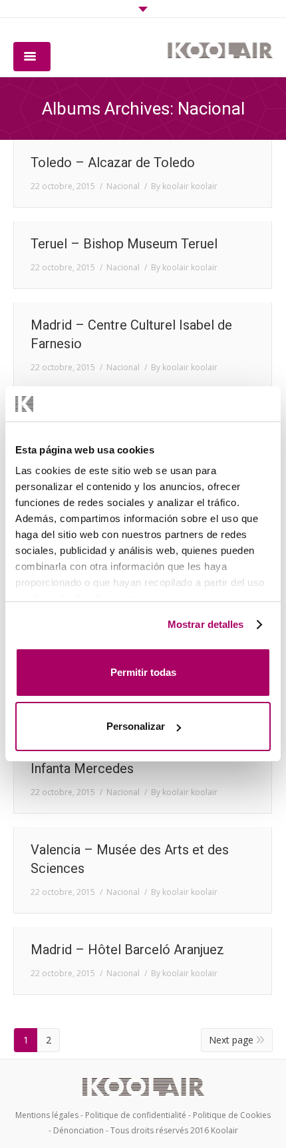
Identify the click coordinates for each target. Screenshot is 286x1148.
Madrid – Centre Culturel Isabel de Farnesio (131, 334)
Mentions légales (46, 1115)
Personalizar (135, 726)
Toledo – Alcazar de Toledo (113, 162)
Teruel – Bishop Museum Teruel (124, 244)
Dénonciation (78, 1130)
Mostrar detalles (206, 624)
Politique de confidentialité (135, 1115)
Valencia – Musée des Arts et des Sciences (130, 859)
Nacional (123, 186)
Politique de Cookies (232, 1115)
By (184, 186)
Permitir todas (143, 672)
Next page (231, 1039)
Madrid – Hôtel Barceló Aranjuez (127, 950)
